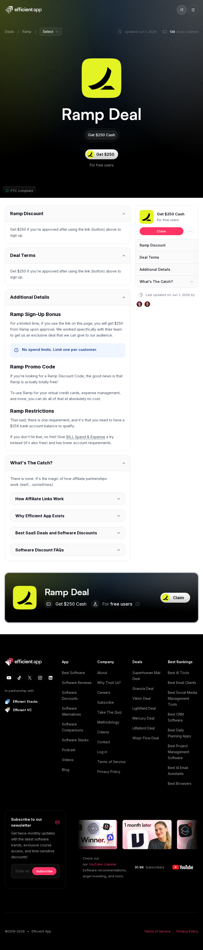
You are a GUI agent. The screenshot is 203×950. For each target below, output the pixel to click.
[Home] (24, 10)
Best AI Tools (178, 673)
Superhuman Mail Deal (146, 676)
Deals (9, 31)
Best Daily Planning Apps (179, 733)
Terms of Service (111, 762)
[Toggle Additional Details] (67, 297)
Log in (102, 752)
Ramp (26, 31)
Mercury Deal (143, 718)
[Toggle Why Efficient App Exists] (67, 515)
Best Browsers (179, 783)
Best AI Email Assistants (178, 771)
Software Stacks (75, 740)
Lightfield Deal (144, 708)
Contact (103, 742)
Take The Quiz (109, 712)
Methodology (108, 722)
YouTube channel (102, 864)
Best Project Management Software (178, 752)
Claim (161, 231)
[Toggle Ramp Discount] (67, 214)
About (102, 673)
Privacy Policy (108, 771)
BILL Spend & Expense (85, 436)
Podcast (68, 750)
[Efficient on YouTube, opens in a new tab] (182, 867)
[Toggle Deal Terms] (67, 255)
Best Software (73, 673)
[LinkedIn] (50, 678)
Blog (65, 770)
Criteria (103, 732)
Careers (103, 692)
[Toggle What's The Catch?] (67, 463)
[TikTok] (19, 678)
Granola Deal (142, 688)
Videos (68, 760)
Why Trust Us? (109, 682)
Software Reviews (77, 682)
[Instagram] (40, 678)
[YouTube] (9, 678)
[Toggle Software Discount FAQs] (67, 550)
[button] (146, 217)
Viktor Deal (141, 698)
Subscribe (105, 702)
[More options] (190, 231)
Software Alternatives (71, 711)
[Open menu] (193, 10)
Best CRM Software (176, 717)
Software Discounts (70, 695)
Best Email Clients (182, 682)
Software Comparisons (72, 727)
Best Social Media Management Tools (182, 698)
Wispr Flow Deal (145, 738)
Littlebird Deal (143, 728)
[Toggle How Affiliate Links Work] (67, 498)
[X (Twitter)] (30, 678)
